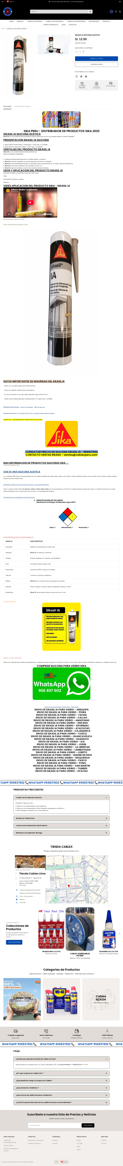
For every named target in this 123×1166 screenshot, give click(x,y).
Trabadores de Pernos (34, 1143)
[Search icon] (90, 12)
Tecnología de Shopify (26, 1162)
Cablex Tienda (16, 1162)
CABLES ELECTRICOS (34, 21)
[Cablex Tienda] (7, 11)
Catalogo (55, 1140)
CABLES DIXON (8, 1146)
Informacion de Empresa (22, 106)
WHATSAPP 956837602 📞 (24, 783)
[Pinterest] (86, 76)
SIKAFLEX (106, 21)
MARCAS (20, 21)
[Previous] (41, 933)
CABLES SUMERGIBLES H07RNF (10, 1150)
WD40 (79, 1150)
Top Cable (80, 1143)
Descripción (7, 106)
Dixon (78, 1146)
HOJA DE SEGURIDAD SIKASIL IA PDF (15, 225)
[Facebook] (76, 76)
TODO (3, 29)
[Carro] (120, 11)
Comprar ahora (97, 64)
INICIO (11, 21)
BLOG (64, 25)
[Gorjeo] (81, 76)
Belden (79, 1140)
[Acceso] (116, 11)
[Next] (119, 933)
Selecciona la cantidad (84, 48)
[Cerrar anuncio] (120, 1)
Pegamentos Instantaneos (36, 1140)
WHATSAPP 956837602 (30, 1044)
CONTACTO (73, 25)
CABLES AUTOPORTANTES (76, 21)
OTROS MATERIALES (50, 25)
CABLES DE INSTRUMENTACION (9, 1141)
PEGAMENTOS (94, 21)
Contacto (55, 1143)
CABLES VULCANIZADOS (54, 21)
